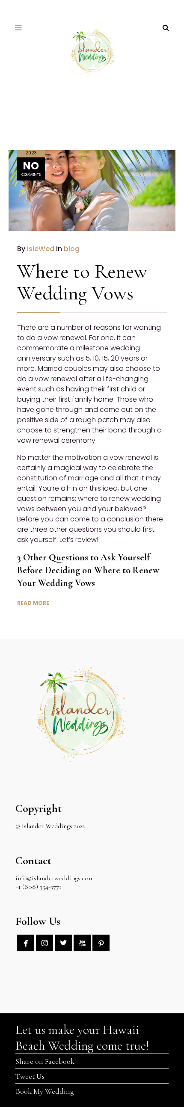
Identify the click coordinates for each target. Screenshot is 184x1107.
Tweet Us (30, 1076)
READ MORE (33, 603)
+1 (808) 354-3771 (38, 886)
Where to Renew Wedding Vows (82, 282)
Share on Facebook (44, 1061)
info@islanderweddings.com (54, 878)
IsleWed (40, 249)
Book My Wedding (44, 1091)
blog (72, 249)
